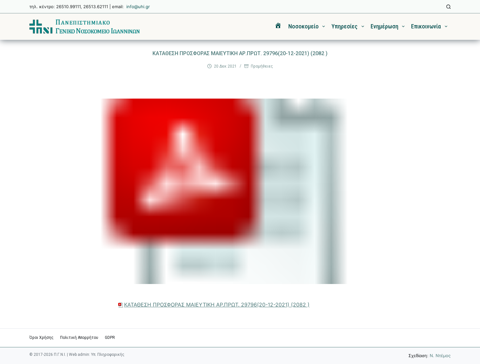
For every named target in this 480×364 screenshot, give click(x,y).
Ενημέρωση (384, 26)
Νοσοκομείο (303, 26)
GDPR (110, 337)
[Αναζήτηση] (448, 7)
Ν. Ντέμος (440, 355)
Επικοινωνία (426, 26)
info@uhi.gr (138, 6)
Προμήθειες (262, 66)
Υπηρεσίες (344, 26)
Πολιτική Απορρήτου (79, 337)
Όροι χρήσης (41, 337)
